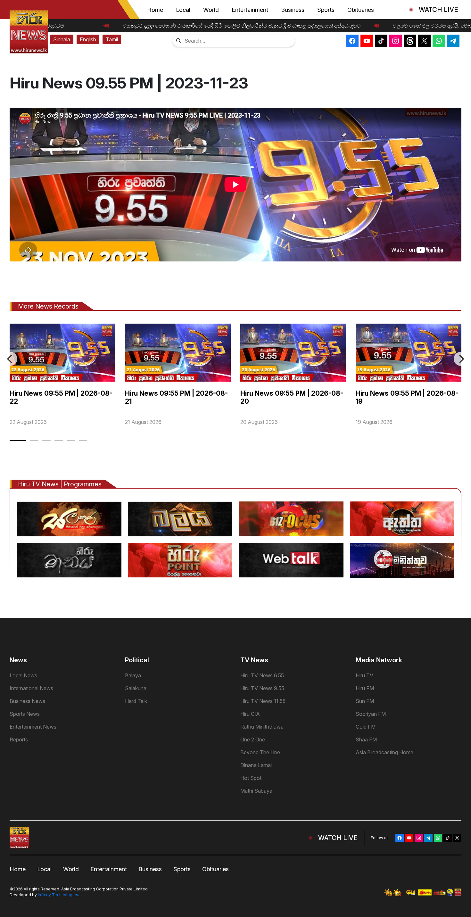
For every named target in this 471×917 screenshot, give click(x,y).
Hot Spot (250, 778)
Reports (19, 739)
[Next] (461, 359)
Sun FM (365, 701)
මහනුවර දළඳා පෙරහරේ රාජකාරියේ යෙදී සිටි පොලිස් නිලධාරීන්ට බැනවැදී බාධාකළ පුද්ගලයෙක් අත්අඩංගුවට (235, 25)
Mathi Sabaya (256, 791)
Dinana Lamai (256, 765)
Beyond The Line (260, 752)
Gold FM (366, 726)
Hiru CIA (250, 714)
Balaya (133, 675)
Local (183, 9)
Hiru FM (365, 688)
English (88, 39)
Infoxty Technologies (58, 894)
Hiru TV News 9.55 (262, 688)
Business (292, 9)
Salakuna (135, 688)
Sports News (25, 714)
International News (31, 688)
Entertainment (250, 9)
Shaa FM (366, 739)
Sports (326, 9)
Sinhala (61, 39)
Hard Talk (136, 701)
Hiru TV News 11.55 (262, 701)
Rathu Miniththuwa (262, 726)
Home (155, 9)
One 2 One (252, 739)
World (211, 9)
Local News (23, 675)
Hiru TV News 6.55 (262, 675)
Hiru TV (364, 675)
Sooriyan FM (371, 714)
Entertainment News (33, 726)
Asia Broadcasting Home (384, 752)
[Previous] (10, 359)
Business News (27, 701)
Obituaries (360, 9)
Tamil (112, 39)
